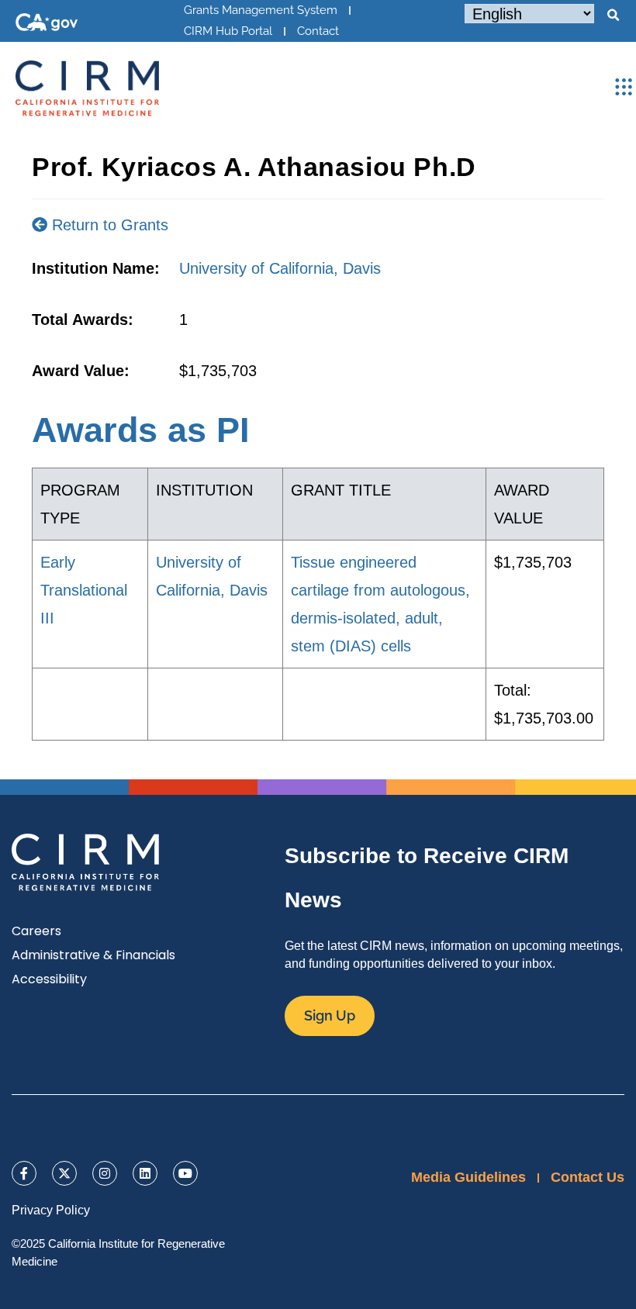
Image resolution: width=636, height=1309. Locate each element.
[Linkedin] (145, 1173)
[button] (613, 15)
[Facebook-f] (24, 1173)
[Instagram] (104, 1173)
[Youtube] (185, 1173)
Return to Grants (107, 224)
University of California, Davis (280, 268)
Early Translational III (83, 590)
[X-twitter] (64, 1173)
